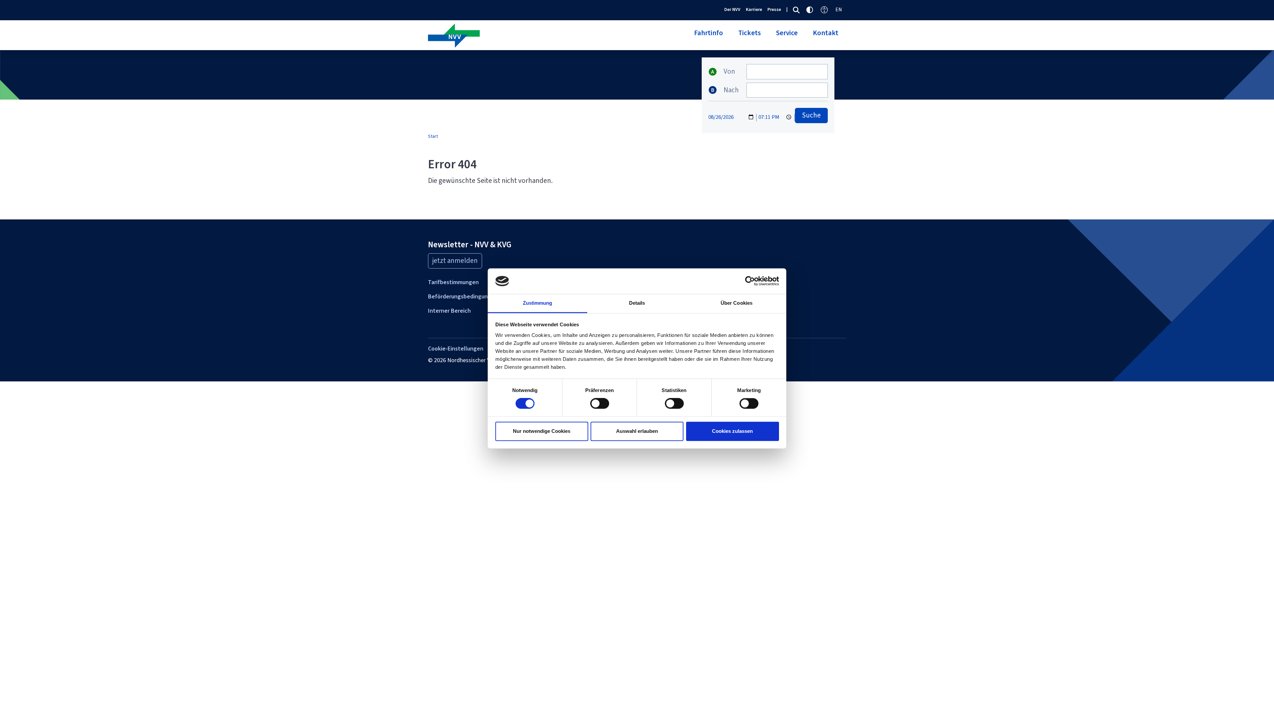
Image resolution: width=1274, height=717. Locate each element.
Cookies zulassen (732, 431)
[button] (708, 36)
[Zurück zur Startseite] (530, 36)
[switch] (599, 403)
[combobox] (787, 71)
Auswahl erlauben (637, 431)
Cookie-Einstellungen (455, 349)
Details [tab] (637, 303)
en (838, 9)
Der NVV (732, 9)
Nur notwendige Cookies (541, 431)
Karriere (754, 9)
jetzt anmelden (455, 260)
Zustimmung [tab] (537, 303)
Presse (774, 9)
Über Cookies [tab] (736, 303)
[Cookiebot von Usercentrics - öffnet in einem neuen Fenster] (750, 281)
